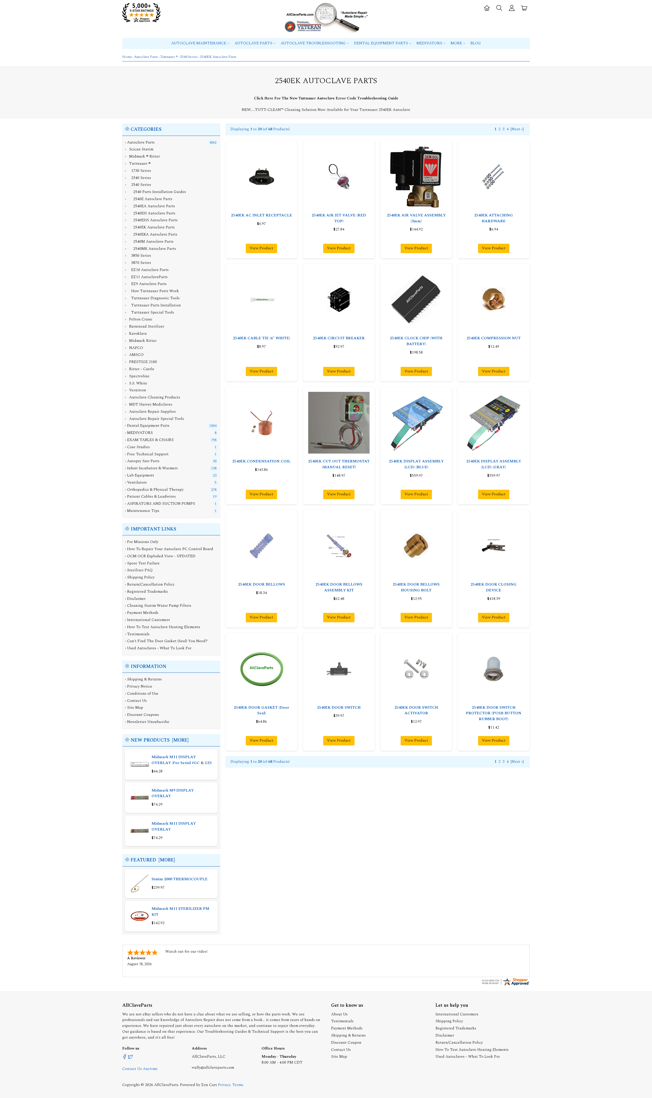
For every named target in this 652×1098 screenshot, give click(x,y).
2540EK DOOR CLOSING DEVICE (494, 587)
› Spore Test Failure (142, 563)
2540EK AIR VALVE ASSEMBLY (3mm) (416, 218)
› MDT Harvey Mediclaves (148, 404)
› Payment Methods (141, 613)
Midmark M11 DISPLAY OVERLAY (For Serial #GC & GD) (182, 760)
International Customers (457, 1014)
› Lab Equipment (139, 475)
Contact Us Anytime (140, 1069)
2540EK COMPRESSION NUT (494, 338)
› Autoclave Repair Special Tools (154, 419)
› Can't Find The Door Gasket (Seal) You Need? (166, 641)
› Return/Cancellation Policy (149, 584)
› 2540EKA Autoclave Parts (151, 234)
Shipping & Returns (144, 679)
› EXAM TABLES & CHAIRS (149, 440)
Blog (475, 43)
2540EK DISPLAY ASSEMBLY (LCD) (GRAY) (493, 464)
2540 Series (189, 56)
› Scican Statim (139, 149)
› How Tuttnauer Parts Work (152, 291)
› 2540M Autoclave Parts (149, 241)
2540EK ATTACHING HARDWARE (493, 218)
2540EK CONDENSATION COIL (261, 461)
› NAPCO (134, 348)
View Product (261, 248)
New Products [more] (159, 740)
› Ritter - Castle (139, 369)
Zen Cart (209, 1085)
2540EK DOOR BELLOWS (261, 584)
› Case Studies (137, 447)
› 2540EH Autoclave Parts (150, 213)
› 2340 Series (138, 178)
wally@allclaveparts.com (213, 1067)
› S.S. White (136, 383)
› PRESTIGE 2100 (141, 362)
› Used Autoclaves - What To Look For (158, 648)
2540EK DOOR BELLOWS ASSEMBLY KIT (339, 587)
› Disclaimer (135, 599)
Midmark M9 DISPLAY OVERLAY (173, 793)
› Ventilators (136, 482)
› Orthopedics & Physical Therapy (154, 490)
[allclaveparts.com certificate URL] (505, 985)
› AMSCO (134, 355)
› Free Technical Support (147, 454)
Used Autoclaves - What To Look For (468, 1057)
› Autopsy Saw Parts (142, 461)
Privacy (224, 1085)
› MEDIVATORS (139, 433)
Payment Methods (346, 1028)
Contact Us (137, 701)
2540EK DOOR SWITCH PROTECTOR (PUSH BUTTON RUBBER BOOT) (493, 713)
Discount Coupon (346, 1042)
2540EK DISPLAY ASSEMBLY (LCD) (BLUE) (416, 464)
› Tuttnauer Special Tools (149, 312)
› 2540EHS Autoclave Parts (151, 220)
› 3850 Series (138, 256)
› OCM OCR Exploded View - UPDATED (160, 556)
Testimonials (342, 1021)
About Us (339, 1014)
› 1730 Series (138, 171)
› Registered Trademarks (146, 592)
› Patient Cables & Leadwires (150, 496)
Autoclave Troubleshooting (314, 43)
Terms (237, 1085)
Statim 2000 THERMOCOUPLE (180, 879)
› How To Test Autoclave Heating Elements (162, 627)
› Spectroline (137, 376)
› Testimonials (137, 634)
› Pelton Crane (138, 319)
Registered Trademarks (456, 1028)
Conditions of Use (142, 693)
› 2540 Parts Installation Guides (155, 192)
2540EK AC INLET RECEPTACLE (261, 215)
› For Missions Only (141, 542)
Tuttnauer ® (169, 56)
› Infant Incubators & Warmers (151, 468)
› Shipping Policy (140, 577)
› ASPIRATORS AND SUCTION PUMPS (160, 504)
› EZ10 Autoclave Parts (147, 270)
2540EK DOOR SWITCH (339, 708)
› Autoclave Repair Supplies (150, 412)
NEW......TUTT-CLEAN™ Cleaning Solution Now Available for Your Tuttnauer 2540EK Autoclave (326, 110)
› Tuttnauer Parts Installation (153, 305)
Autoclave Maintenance (199, 43)
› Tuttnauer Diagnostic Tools (152, 298)
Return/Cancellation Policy (459, 1042)
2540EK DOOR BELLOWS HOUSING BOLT (416, 587)
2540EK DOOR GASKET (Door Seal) (261, 710)
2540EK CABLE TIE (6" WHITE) (261, 338)
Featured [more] (153, 860)
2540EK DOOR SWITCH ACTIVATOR (416, 710)
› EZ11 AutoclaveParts (146, 277)
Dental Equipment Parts (381, 43)
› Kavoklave (136, 334)
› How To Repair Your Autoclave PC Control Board (169, 549)
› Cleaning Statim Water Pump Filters (158, 606)
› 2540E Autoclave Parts (148, 199)
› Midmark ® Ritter (142, 156)
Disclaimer (445, 1035)
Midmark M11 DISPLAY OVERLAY (174, 826)
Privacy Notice (139, 686)
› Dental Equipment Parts (147, 426)
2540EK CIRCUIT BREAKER (339, 338)
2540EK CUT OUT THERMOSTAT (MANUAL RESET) (339, 464)
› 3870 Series (138, 263)
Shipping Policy (449, 1021)
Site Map (135, 708)
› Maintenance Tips (142, 511)
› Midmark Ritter (141, 341)
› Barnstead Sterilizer (144, 326)
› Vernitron (135, 390)
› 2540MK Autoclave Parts (150, 249)
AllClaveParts (166, 1085)
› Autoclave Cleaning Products (152, 397)
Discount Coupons (143, 715)
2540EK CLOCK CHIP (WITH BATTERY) (416, 341)
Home (127, 56)
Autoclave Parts (254, 43)
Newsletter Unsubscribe (148, 722)
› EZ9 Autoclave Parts (146, 284)
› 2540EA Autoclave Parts (150, 206)
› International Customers (147, 620)
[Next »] (517, 129)
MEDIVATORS (429, 43)
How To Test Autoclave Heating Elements (472, 1050)
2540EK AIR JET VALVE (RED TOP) (339, 218)
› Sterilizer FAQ (139, 570)
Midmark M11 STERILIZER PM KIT (180, 912)
